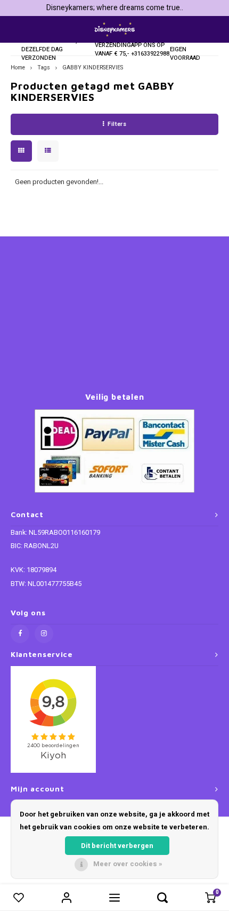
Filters (117, 124)
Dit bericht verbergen (117, 846)
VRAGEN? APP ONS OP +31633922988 (150, 45)
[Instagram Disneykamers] (44, 633)
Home (18, 68)
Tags (43, 68)
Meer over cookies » (127, 864)
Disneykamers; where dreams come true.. (114, 7)
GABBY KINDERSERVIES (92, 68)
